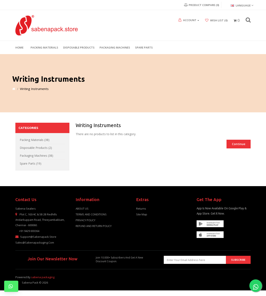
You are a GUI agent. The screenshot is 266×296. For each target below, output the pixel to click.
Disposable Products (79, 47)
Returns (141, 208)
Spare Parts (144, 47)
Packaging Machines (115, 47)
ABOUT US (82, 208)
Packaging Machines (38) (36, 156)
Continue (238, 144)
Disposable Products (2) (36, 148)
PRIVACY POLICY (85, 220)
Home (19, 47)
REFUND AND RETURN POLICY (94, 226)
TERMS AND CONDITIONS (91, 214)
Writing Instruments (34, 89)
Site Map (141, 214)
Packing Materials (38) (34, 140)
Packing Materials (44, 47)
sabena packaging (42, 277)
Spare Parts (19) (30, 163)
